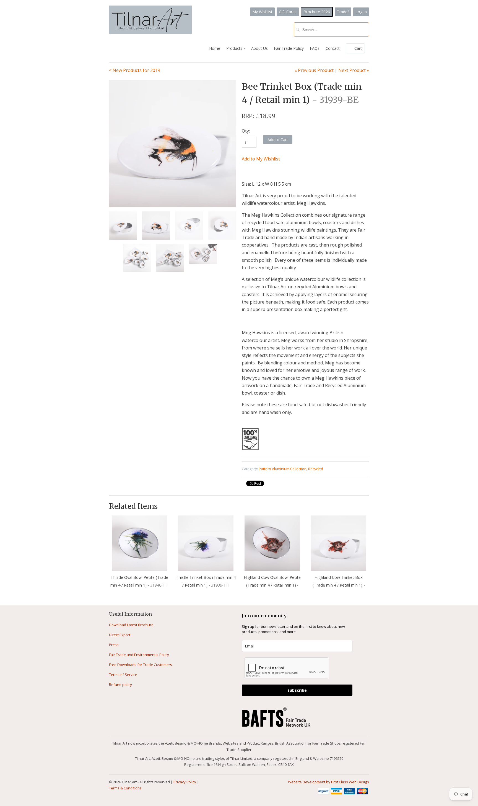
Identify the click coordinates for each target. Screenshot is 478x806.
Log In (361, 11)
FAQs (314, 48)
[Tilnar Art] (150, 20)
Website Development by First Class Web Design (328, 781)
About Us (259, 48)
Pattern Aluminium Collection (282, 468)
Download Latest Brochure (131, 624)
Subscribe (297, 690)
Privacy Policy (184, 781)
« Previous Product (314, 70)
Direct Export (119, 634)
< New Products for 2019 (134, 70)
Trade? (343, 11)
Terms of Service (123, 674)
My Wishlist (262, 11)
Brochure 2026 (316, 11)
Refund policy (120, 684)
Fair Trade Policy (289, 48)
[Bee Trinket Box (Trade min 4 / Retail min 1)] (172, 143)
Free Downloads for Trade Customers (140, 664)
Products (235, 48)
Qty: (246, 131)
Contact (333, 48)
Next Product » (353, 70)
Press (114, 644)
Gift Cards (288, 11)
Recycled (315, 468)
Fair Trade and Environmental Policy (139, 654)
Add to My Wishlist (261, 159)
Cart (358, 48)
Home (214, 48)
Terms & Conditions (125, 788)
